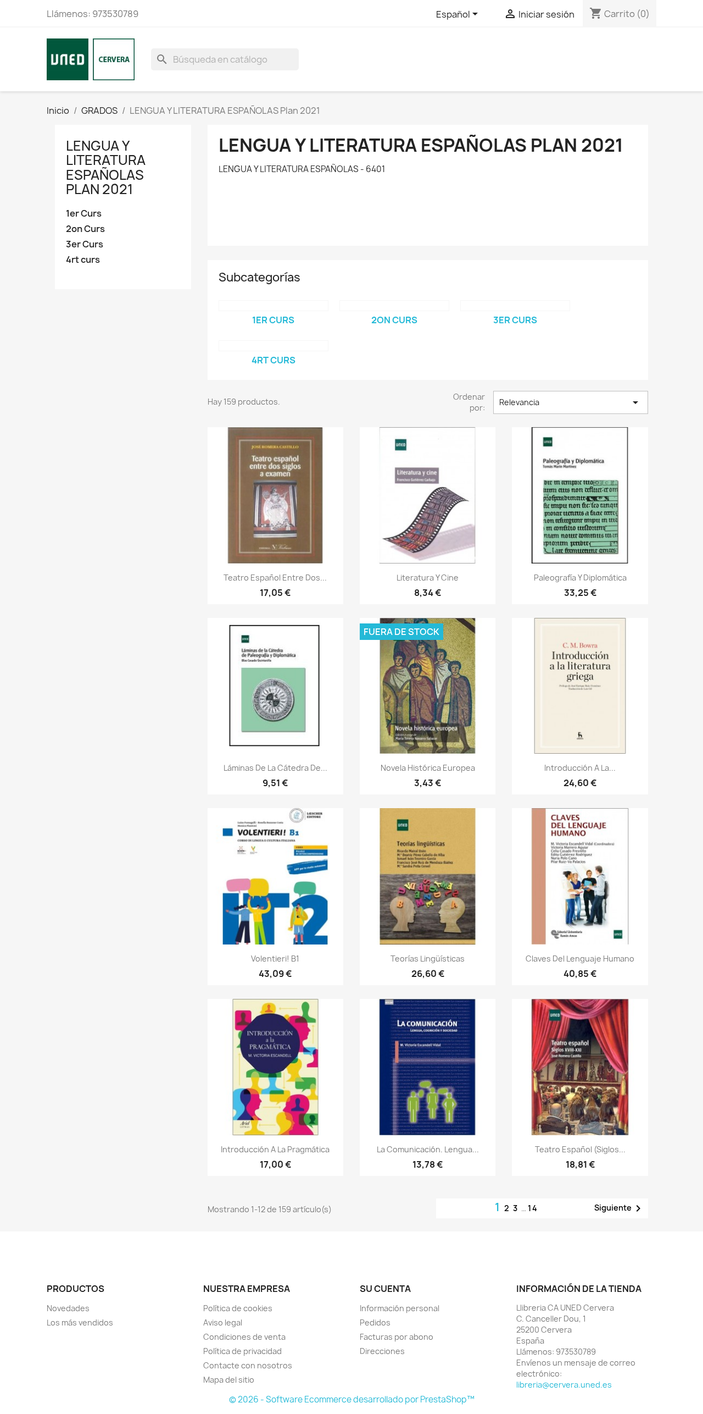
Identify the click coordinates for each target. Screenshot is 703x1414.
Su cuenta (385, 1289)
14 (533, 1208)
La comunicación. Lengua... (428, 1149)
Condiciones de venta (244, 1337)
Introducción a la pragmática (275, 1149)
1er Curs (84, 213)
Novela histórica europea (428, 768)
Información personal (399, 1308)
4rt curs (83, 260)
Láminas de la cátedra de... (275, 768)
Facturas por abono (396, 1337)
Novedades (68, 1308)
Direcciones (382, 1351)
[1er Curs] (273, 305)
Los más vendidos (80, 1322)
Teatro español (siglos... (580, 1149)
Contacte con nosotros (247, 1365)
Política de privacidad (242, 1351)
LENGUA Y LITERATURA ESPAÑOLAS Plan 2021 (106, 167)
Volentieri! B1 (275, 958)
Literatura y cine (428, 577)
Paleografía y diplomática (580, 577)
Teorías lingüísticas (427, 958)
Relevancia (570, 402)
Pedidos (375, 1322)
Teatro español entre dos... (275, 577)
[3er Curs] (515, 305)
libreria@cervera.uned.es (564, 1384)
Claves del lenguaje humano (580, 958)
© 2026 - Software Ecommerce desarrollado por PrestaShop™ (352, 1399)
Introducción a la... (580, 768)
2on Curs (85, 229)
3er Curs (84, 244)
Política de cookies (237, 1308)
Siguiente (619, 1208)
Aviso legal (222, 1322)
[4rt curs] (273, 345)
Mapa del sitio (228, 1379)
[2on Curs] (394, 305)
